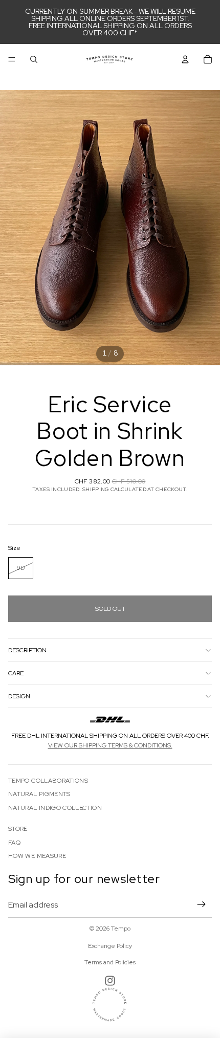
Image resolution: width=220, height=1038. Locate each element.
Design (19, 696)
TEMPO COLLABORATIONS (48, 781)
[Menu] (12, 59)
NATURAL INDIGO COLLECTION (55, 808)
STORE (18, 829)
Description (27, 650)
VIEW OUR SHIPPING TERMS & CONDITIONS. (110, 745)
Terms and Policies (110, 962)
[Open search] (34, 59)
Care (16, 673)
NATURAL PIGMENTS (39, 794)
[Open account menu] (185, 59)
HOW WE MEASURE (37, 856)
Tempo (120, 928)
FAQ (14, 842)
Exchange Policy (110, 946)
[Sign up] (201, 904)
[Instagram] (110, 981)
